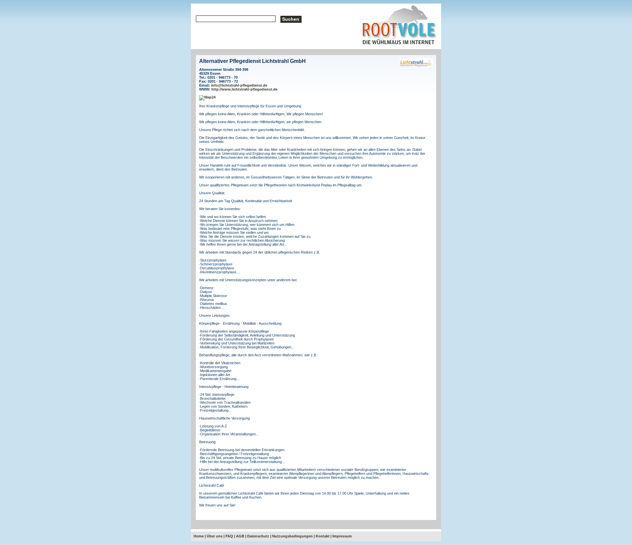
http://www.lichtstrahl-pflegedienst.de (244, 89)
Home (199, 536)
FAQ (229, 536)
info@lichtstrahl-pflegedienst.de (239, 85)
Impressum (342, 536)
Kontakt (322, 536)
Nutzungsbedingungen (292, 536)
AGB (240, 536)
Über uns (215, 536)
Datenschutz (258, 536)
